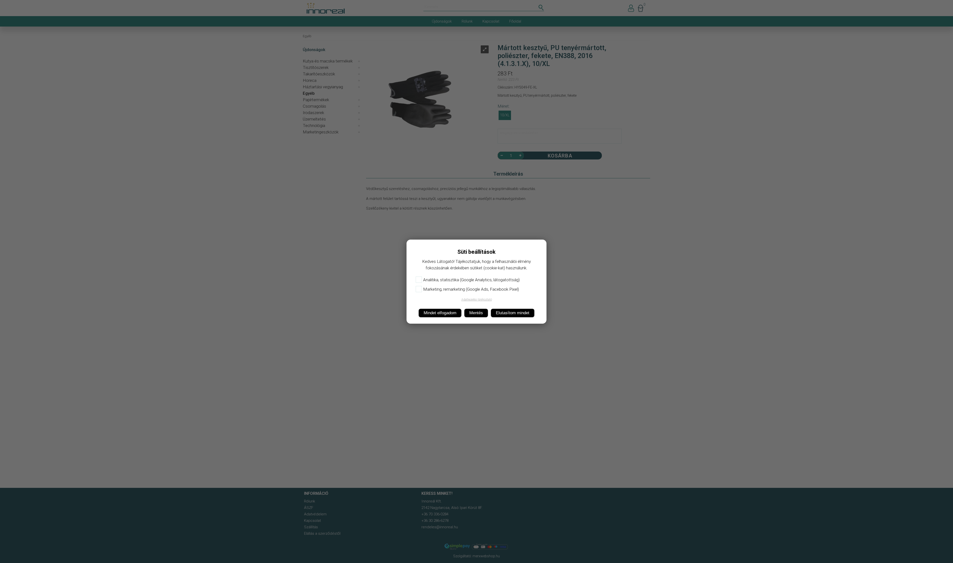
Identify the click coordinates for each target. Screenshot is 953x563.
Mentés (476, 313)
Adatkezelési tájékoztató (476, 299)
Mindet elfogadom (440, 313)
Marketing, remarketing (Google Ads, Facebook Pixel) (471, 289)
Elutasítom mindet (512, 313)
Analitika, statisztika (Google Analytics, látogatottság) (471, 280)
